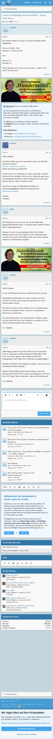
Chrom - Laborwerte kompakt (13, 166)
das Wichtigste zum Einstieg (25, 134)
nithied (48, 628)
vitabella (7, 22)
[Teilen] (46, 37)
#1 (50, 37)
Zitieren (47, 74)
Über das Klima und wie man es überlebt (20, 583)
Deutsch (15, 701)
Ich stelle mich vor (12, 602)
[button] (5, 395)
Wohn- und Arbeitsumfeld (14, 587)
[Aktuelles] (45, 2)
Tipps (15, 706)
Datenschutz (40, 704)
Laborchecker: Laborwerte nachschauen (20, 606)
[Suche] (50, 2)
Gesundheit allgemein (13, 610)
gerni (9, 465)
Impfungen (17, 477)
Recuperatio (11, 456)
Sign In (9, 533)
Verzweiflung (13, 463)
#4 (50, 284)
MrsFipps (10, 444)
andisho (10, 477)
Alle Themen (10, 579)
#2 (50, 152)
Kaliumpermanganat (10, 191)
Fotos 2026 (10, 590)
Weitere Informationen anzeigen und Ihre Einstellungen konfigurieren (25, 723)
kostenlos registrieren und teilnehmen (28, 137)
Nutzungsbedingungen (26, 704)
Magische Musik (12, 575)
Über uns (5, 704)
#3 (50, 218)
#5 (50, 347)
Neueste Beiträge (9, 571)
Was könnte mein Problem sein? (23, 432)
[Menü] (3, 2)
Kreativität (9, 595)
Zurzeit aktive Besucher (11, 543)
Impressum (13, 704)
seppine (10, 432)
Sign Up (24, 533)
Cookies (6, 701)
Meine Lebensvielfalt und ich (16, 598)
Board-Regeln (6, 706)
